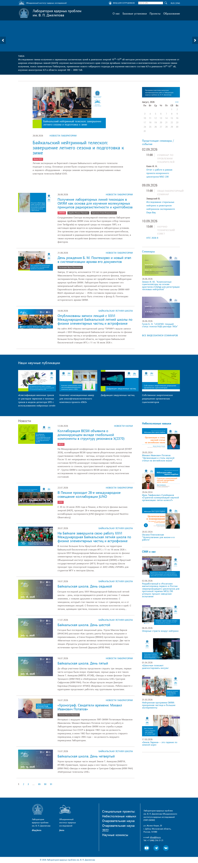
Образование (171, 13)
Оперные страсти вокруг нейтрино (160, 631)
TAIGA (21, 56)
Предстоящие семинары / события (158, 142)
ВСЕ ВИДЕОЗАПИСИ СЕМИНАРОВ (160, 335)
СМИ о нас (149, 551)
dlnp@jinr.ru (155, 837)
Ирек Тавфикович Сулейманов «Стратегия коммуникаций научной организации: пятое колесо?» (160, 498)
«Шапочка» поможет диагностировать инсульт (155, 667)
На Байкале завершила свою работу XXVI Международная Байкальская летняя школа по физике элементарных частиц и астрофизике (94, 537)
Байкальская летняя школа (116, 310)
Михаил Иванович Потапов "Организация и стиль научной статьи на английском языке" (158, 458)
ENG (178, 3)
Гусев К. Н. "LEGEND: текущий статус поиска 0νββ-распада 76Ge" (160, 325)
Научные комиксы (115, 835)
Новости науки (123, 426)
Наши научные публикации (39, 363)
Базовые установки (135, 13)
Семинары (148, 251)
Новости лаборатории (63, 135)
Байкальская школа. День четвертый (86, 756)
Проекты (155, 13)
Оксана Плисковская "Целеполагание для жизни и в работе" (158, 537)
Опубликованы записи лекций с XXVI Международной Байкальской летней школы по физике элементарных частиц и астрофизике (95, 320)
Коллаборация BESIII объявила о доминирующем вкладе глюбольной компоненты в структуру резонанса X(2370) (91, 435)
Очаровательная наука (118, 821)
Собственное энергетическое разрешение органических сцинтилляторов (157, 399)
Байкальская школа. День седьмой (85, 586)
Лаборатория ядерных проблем (57, 13)
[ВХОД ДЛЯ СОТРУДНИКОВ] (110, 3)
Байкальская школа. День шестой (84, 625)
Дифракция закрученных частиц (118, 395)
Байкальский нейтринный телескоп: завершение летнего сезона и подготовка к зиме (78, 148)
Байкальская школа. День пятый (83, 663)
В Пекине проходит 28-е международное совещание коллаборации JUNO (89, 495)
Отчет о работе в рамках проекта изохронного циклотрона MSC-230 (159, 173)
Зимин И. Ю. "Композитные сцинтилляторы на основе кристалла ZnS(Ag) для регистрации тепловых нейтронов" (161, 285)
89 (39, 784)
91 (51, 784)
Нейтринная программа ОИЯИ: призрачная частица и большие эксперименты (158, 705)
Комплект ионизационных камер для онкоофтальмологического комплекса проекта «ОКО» (76, 399)
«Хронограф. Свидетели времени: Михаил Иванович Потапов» (90, 707)
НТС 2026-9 (152, 237)
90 (45, 784)
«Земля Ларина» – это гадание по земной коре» (159, 743)
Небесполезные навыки (156, 423)
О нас (116, 13)
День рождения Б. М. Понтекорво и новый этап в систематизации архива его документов (94, 260)
